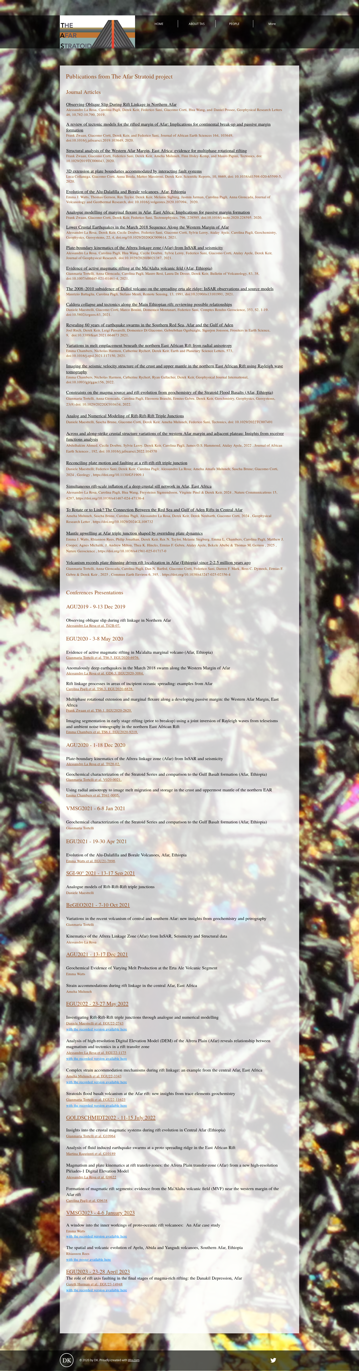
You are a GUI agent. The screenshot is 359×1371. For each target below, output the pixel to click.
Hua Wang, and (201, 109)
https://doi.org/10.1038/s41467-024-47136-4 (110, 498)
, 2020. (109, 160)
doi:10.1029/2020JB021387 (140, 257)
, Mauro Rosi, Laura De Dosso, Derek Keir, (176, 273)
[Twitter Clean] (273, 1360)
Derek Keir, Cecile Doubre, (120, 232)
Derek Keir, (131, 109)
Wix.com (133, 1360)
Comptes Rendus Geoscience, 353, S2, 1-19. (234, 309)
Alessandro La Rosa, (82, 109)
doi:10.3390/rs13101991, (205, 293)
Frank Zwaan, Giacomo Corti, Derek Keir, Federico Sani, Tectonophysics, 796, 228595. (133, 217)
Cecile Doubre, (152, 252)
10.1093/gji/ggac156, (88, 381)
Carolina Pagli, (110, 109)
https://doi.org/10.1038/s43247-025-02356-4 (196, 574)
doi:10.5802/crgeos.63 (84, 314)
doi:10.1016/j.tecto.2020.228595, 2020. (231, 217)
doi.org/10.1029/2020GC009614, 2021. (146, 237)
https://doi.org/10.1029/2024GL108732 (123, 521)
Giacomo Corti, (176, 109)
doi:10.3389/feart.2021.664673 (95, 334)
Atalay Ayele (243, 252)
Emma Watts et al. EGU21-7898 (90, 860)
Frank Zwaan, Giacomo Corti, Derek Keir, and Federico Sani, (113, 135)
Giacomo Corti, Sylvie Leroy (186, 232)
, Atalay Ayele (218, 232)
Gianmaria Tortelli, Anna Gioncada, (94, 273)
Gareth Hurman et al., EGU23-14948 (94, 1284)
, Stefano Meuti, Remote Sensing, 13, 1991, (151, 293)
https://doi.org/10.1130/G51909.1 (118, 474)
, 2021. (167, 257)
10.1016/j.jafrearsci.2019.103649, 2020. (103, 140)
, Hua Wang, (130, 252)
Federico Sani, (152, 109)
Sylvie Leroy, (175, 252)
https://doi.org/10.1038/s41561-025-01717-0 (132, 550)
